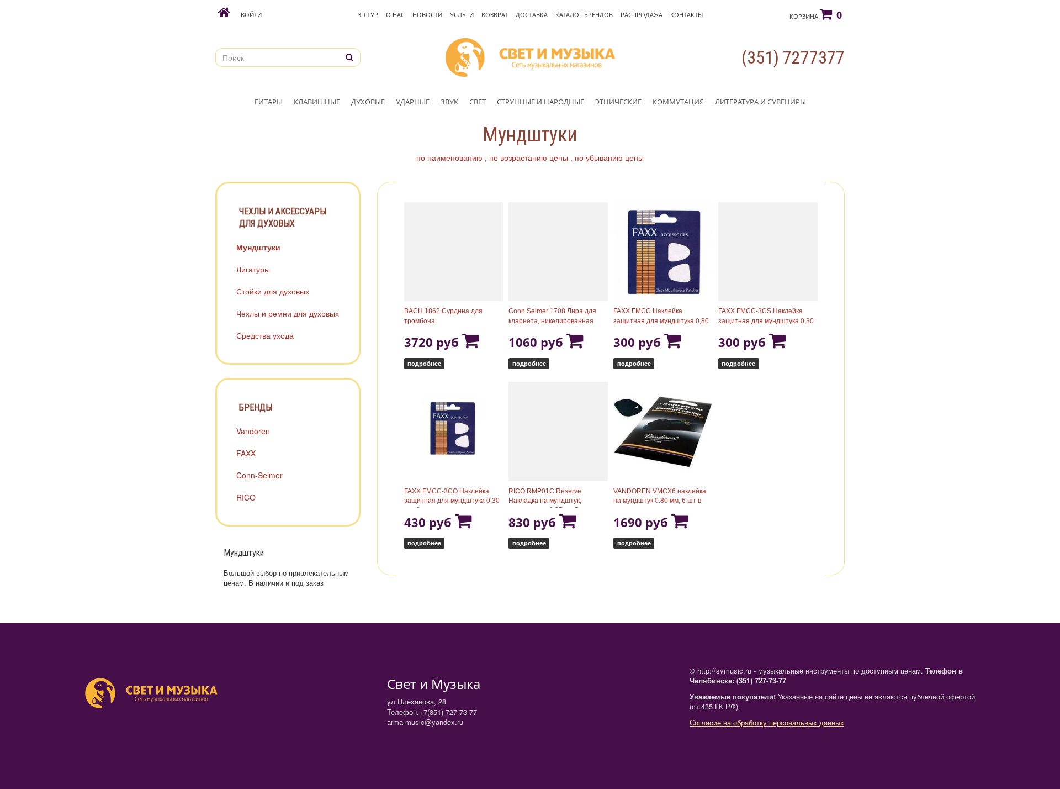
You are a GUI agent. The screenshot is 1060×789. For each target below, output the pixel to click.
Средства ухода (265, 335)
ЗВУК (449, 102)
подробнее (424, 363)
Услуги (462, 14)
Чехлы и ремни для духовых (287, 313)
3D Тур (368, 14)
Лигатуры (253, 269)
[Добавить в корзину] (470, 342)
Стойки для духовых (272, 291)
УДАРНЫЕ (413, 102)
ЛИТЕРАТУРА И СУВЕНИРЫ (760, 102)
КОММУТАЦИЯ (678, 102)
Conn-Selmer (259, 475)
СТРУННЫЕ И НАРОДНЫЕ (540, 102)
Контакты (686, 14)
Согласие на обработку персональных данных (767, 722)
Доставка (532, 14)
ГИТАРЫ (269, 102)
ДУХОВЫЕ (368, 102)
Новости (427, 14)
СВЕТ (477, 102)
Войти (251, 14)
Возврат (494, 14)
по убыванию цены (609, 157)
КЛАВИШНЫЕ (317, 102)
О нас (395, 14)
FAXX (246, 453)
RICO (246, 497)
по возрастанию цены (528, 157)
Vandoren (253, 430)
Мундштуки (258, 247)
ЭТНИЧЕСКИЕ (618, 102)
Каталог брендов (584, 14)
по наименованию (449, 157)
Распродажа (641, 14)
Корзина (815, 15)
